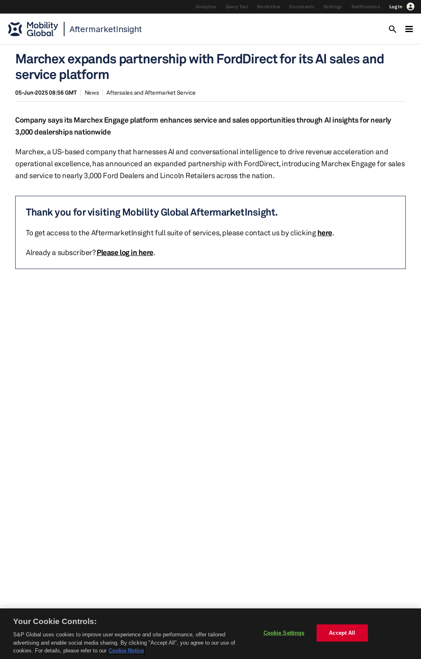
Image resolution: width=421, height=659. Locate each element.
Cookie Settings (284, 633)
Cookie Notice (126, 650)
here (324, 232)
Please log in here (125, 252)
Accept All (342, 633)
